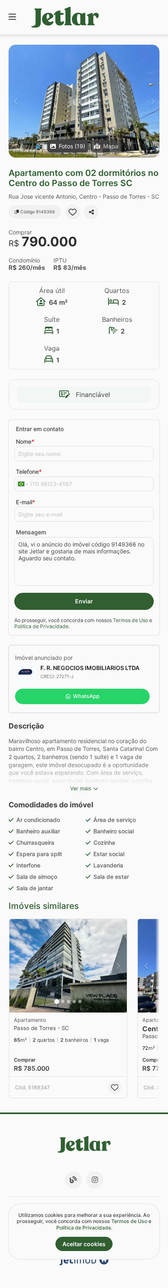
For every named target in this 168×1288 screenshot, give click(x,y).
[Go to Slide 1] (56, 1001)
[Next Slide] (152, 101)
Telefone (29, 471)
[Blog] (73, 1179)
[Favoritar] (72, 212)
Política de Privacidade (41, 626)
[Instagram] (94, 1179)
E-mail (25, 502)
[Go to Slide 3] (68, 1001)
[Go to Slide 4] (74, 1001)
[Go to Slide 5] (80, 1001)
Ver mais (80, 788)
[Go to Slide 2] (62, 1001)
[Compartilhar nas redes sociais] (91, 212)
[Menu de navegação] (12, 17)
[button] (84, 101)
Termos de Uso (130, 620)
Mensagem (31, 532)
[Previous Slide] (15, 101)
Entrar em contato (40, 428)
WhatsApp (86, 696)
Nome (25, 441)
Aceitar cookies (84, 1243)
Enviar (84, 601)
